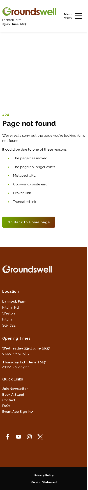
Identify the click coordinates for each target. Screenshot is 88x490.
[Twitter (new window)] (40, 437)
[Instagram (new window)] (29, 437)
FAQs (6, 406)
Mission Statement (44, 482)
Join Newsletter (15, 389)
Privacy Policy (44, 475)
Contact (8, 400)
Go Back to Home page (29, 222)
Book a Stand (13, 394)
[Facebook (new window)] (7, 437)
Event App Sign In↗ (17, 411)
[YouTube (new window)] (18, 437)
